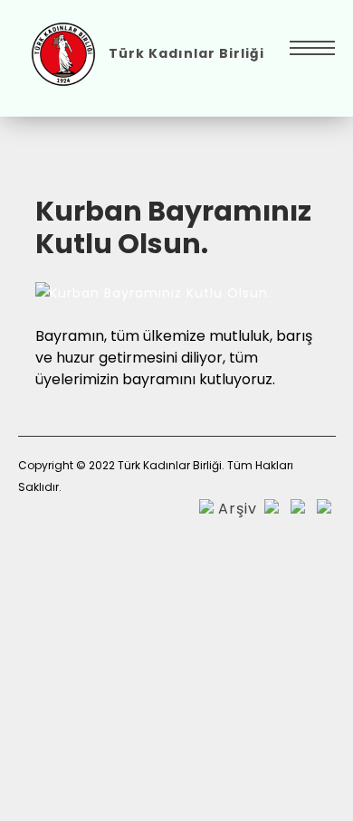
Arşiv (237, 508)
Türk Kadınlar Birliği (186, 53)
